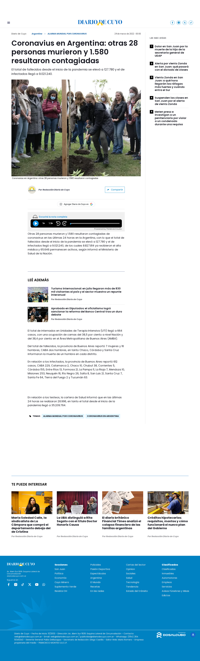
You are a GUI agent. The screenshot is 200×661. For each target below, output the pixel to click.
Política (59, 573)
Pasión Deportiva (100, 569)
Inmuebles (168, 573)
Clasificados (169, 569)
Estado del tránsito (137, 591)
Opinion (130, 569)
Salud (129, 578)
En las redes (97, 591)
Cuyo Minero (62, 582)
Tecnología (132, 582)
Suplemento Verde (65, 586)
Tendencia (132, 586)
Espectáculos (98, 573)
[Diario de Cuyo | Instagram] (179, 22)
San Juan (60, 569)
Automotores (169, 578)
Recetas (95, 586)
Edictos (166, 595)
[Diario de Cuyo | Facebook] (172, 22)
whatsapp (44, 584)
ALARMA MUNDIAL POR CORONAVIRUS (63, 416)
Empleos (167, 582)
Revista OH (61, 591)
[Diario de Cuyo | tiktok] (191, 22)
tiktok (22, 584)
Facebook (8, 584)
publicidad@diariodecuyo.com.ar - (98, 636)
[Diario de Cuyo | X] (185, 22)
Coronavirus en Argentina (103, 416)
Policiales (95, 564)
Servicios (167, 586)
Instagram (15, 584)
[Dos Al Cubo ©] (171, 637)
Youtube (37, 584)
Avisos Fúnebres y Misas (175, 591)
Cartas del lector (136, 564)
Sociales (130, 573)
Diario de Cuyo (18, 33)
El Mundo (95, 582)
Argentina (37, 33)
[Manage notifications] (193, 634)
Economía (60, 578)
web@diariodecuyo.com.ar (28, 636)
